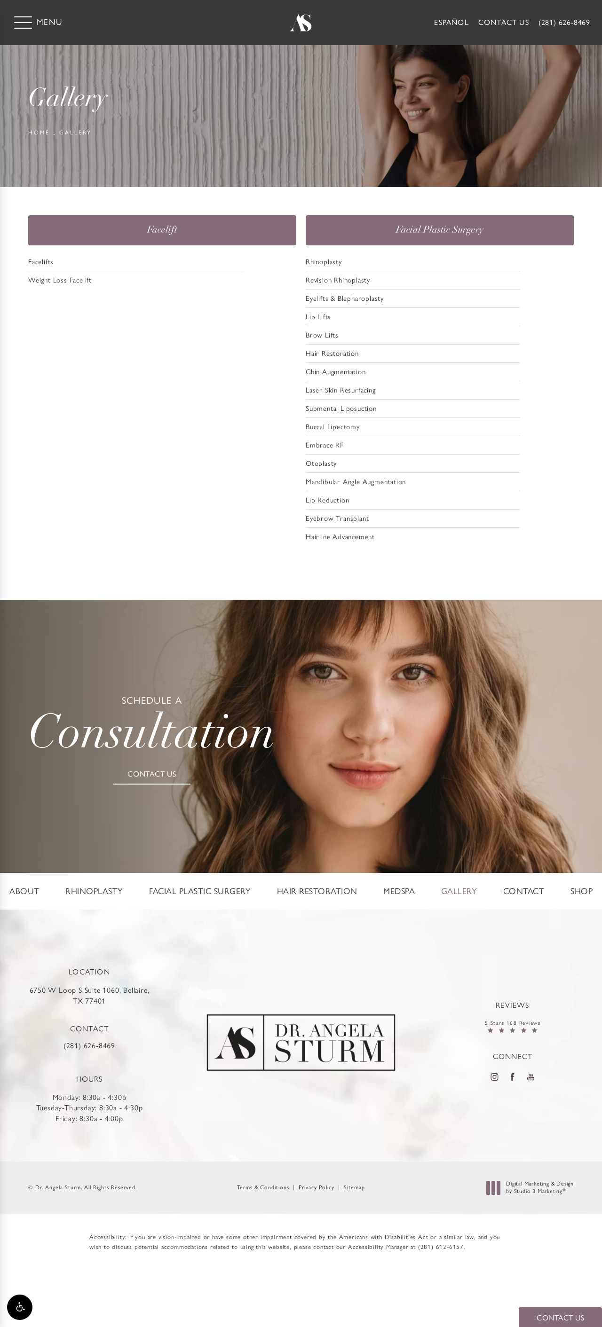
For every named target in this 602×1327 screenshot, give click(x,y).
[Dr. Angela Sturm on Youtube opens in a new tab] (531, 1076)
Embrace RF (325, 445)
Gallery (75, 132)
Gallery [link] (459, 891)
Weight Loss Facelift (60, 280)
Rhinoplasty (324, 262)
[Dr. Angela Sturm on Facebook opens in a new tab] (512, 1076)
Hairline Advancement (340, 537)
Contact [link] (524, 891)
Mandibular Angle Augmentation (356, 482)
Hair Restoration (332, 353)
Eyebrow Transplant (337, 518)
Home (39, 132)
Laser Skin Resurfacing (341, 390)
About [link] (24, 891)
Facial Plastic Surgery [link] (200, 891)
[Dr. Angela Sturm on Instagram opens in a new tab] (494, 1076)
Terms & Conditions (263, 1187)
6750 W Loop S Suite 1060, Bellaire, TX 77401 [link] (90, 995)
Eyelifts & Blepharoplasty (345, 298)
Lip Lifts (318, 317)
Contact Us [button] (560, 1317)
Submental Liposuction (341, 408)
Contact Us (503, 22)
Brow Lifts (322, 335)
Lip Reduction (327, 500)
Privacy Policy (316, 1187)
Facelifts (41, 262)
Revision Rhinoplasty (338, 280)
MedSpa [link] (399, 891)
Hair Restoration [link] (317, 891)
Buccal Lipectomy (333, 427)
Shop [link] (581, 891)
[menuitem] (24, 891)
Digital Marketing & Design (540, 1187)
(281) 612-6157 (441, 1246)
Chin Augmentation (336, 372)
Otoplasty (321, 463)
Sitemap (354, 1187)
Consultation (152, 727)
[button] (19, 1307)
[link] (564, 22)
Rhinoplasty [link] (94, 891)
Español (451, 22)
